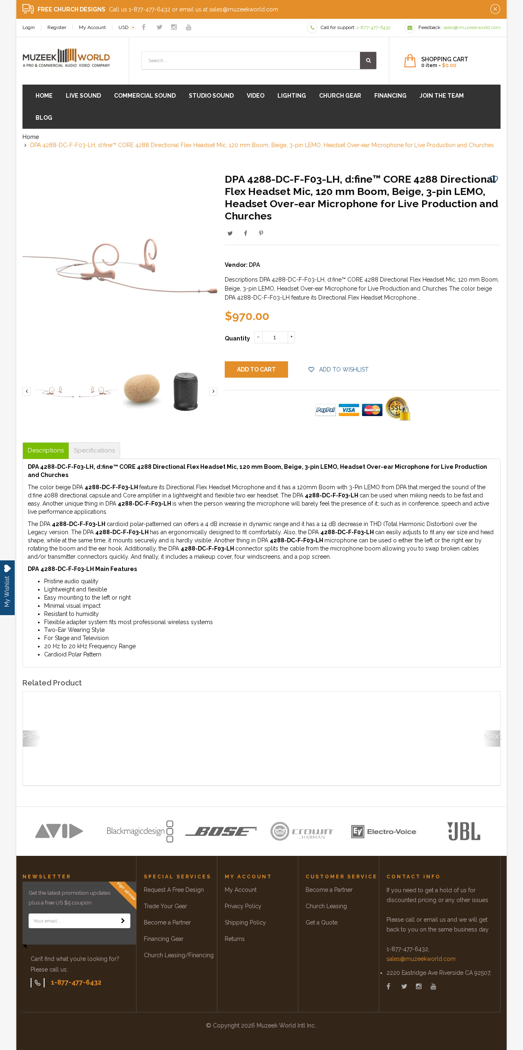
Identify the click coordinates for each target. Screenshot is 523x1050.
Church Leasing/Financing (179, 955)
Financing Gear (163, 939)
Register (56, 27)
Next (492, 736)
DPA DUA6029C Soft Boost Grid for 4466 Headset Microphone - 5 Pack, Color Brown (198, 754)
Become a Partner (167, 922)
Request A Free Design (174, 890)
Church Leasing (326, 906)
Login (28, 27)
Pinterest (261, 233)
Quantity (237, 338)
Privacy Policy (243, 906)
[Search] (368, 60)
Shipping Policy (245, 922)
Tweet (230, 233)
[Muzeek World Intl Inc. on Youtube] (189, 27)
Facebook (245, 233)
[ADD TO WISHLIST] (494, 179)
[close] (495, 9)
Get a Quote (321, 922)
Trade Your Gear (165, 906)
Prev (31, 736)
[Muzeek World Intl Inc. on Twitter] (159, 27)
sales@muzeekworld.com (421, 959)
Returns (235, 939)
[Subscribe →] (123, 921)
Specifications (94, 451)
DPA (254, 265)
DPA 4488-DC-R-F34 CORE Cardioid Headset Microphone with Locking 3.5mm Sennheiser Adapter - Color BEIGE (442, 754)
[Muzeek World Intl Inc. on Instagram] (174, 27)
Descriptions (46, 451)
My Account (92, 27)
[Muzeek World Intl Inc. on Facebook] (143, 27)
